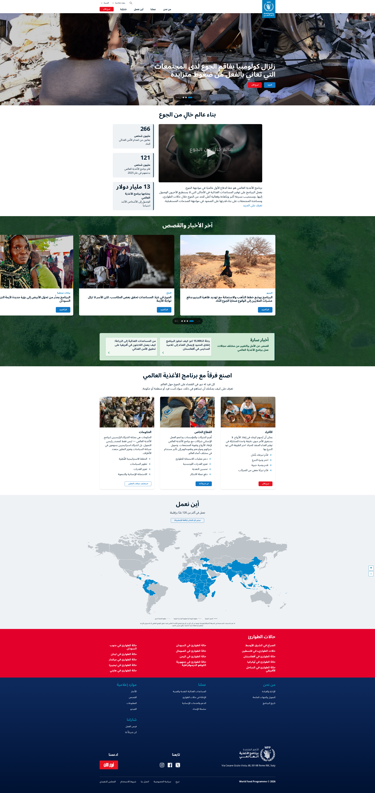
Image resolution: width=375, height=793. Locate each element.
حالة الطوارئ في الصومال (191, 651)
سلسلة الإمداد (199, 709)
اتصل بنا (145, 781)
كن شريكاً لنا (203, 484)
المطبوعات (132, 703)
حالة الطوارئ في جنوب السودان (123, 647)
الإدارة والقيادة (268, 691)
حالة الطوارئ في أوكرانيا (261, 662)
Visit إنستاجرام (162, 765)
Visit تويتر (178, 765)
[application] (210, 153)
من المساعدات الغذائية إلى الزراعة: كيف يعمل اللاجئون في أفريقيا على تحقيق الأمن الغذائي (135, 345)
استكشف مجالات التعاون (138, 484)
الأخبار (134, 691)
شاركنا (123, 9)
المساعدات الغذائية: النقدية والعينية (189, 691)
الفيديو (133, 709)
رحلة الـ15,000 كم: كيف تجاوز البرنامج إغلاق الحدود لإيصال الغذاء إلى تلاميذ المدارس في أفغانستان (188, 345)
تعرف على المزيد (252, 205)
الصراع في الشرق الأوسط (260, 645)
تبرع (177, 781)
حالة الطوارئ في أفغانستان (259, 656)
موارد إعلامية (120, 3)
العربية (106, 3)
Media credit (3, 102)
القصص (133, 697)
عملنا (153, 9)
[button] (177, 97)
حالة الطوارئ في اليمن (193, 656)
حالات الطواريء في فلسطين (258, 651)
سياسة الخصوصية (162, 781)
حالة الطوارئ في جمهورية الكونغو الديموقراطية (191, 663)
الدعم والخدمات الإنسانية (194, 703)
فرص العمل (131, 726)
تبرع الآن (106, 9)
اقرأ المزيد (265, 310)
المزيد (269, 85)
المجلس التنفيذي (108, 781)
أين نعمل (138, 9)
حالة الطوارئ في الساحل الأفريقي (260, 669)
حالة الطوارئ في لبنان (124, 654)
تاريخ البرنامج (269, 703)
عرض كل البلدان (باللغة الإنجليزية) (187, 520)
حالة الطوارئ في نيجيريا (123, 665)
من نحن (167, 9)
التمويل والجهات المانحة (264, 697)
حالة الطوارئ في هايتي (123, 670)
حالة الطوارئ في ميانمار (123, 659)
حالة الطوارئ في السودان (191, 645)
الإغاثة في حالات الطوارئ (194, 697)
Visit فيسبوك (170, 765)
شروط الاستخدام (128, 781)
